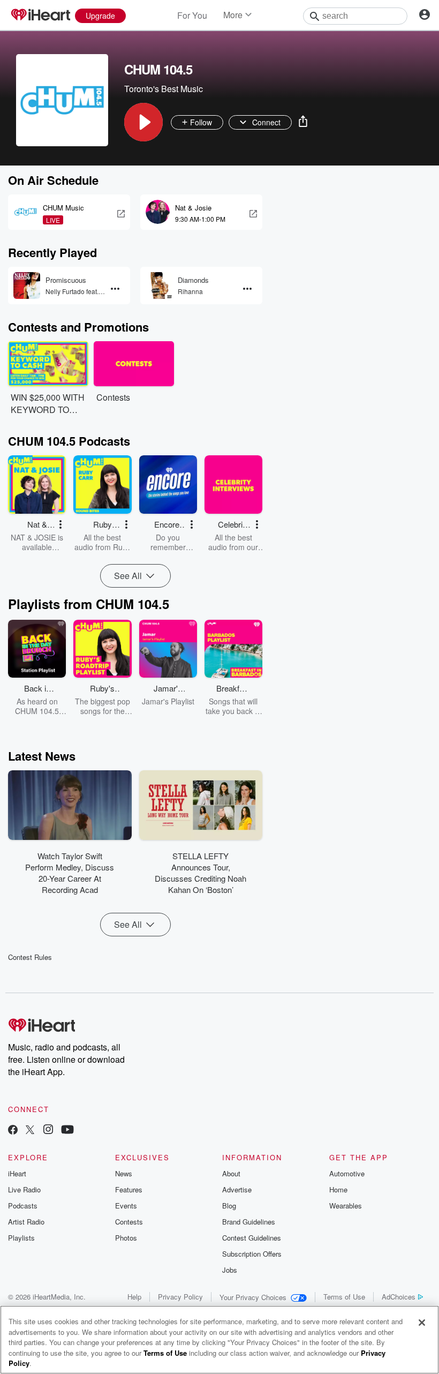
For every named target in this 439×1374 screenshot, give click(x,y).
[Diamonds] (159, 285)
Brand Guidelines (248, 1222)
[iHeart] (40, 15)
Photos (126, 1238)
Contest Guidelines (251, 1238)
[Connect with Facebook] (13, 1130)
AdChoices (398, 1297)
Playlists (21, 1238)
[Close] (422, 1322)
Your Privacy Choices (253, 1297)
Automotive (347, 1173)
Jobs (229, 1270)
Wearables (345, 1205)
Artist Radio (26, 1222)
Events (126, 1205)
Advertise (237, 1189)
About (231, 1173)
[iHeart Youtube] (67, 1130)
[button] (143, 122)
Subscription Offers (252, 1254)
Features (128, 1189)
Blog (229, 1205)
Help (134, 1297)
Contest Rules (30, 957)
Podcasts (22, 1205)
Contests (129, 1222)
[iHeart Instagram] (48, 1130)
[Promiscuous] (26, 285)
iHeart (17, 1173)
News (123, 1173)
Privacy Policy (180, 1297)
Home (338, 1189)
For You (192, 15)
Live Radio (24, 1189)
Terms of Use (344, 1297)
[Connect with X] (30, 1130)
